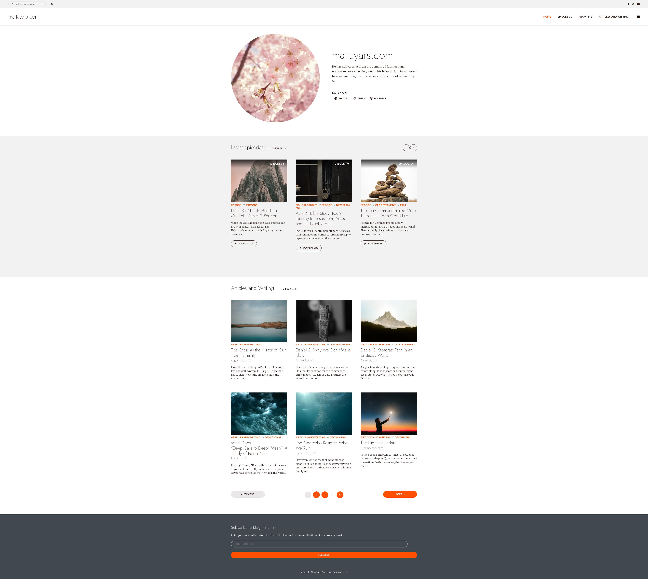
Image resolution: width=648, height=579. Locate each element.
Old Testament (385, 205)
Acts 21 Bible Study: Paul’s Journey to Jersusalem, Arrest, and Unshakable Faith (321, 218)
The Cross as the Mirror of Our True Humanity (258, 352)
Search (42, 4)
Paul (403, 205)
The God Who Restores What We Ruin (322, 445)
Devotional (273, 437)
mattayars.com (23, 17)
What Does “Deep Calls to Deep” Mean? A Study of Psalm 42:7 (259, 448)
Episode (236, 205)
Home (547, 16)
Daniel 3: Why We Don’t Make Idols (323, 352)
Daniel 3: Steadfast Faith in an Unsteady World (386, 352)
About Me (585, 16)
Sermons (251, 205)
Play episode (246, 243)
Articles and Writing (614, 16)
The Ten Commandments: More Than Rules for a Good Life (388, 213)
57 (340, 494)
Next (399, 494)
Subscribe (324, 555)
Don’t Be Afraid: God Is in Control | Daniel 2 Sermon (254, 213)
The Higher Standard (379, 443)
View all (278, 148)
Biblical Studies (306, 205)
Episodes (564, 16)
